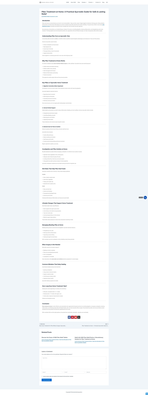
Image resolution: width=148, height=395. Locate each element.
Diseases (84, 2)
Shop (79, 2)
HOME (67, 2)
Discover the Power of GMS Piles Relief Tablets (55, 337)
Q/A (107, 2)
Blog (103, 2)
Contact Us (98, 2)
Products (90, 2)
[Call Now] (145, 197)
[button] (86, 2)
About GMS (73, 2)
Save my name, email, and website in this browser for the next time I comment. (58, 376)
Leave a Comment (45, 339)
